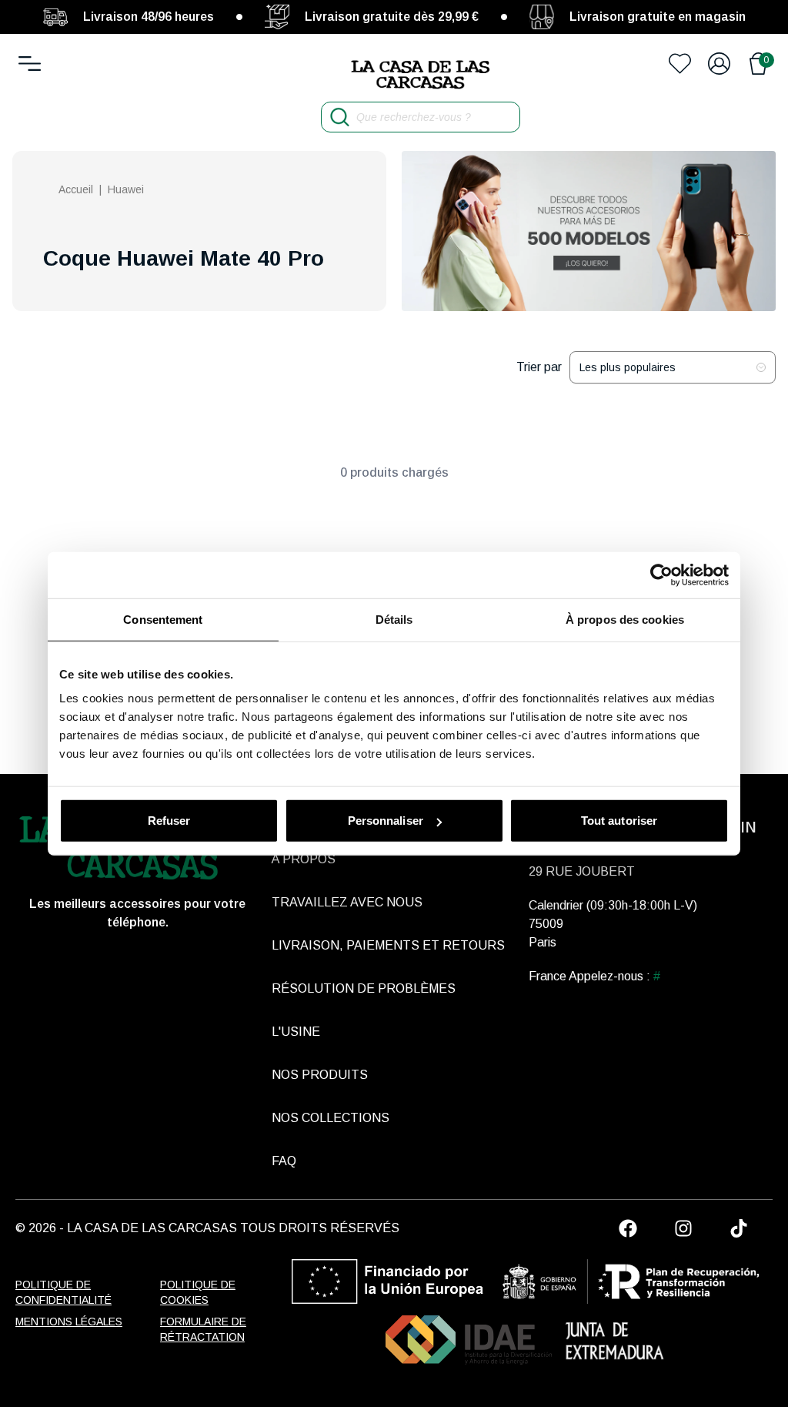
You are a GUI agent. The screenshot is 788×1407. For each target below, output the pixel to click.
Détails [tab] (394, 618)
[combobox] (672, 367)
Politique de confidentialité (63, 1292)
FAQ (284, 1160)
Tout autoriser (619, 820)
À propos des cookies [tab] (625, 618)
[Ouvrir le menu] (29, 63)
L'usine (296, 1031)
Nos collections (330, 1117)
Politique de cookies (197, 1292)
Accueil (75, 189)
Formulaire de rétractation (203, 1329)
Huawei (126, 189)
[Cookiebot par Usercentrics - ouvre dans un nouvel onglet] (661, 574)
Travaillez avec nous (347, 902)
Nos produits (320, 1074)
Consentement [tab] (162, 618)
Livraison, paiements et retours (388, 945)
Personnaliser (385, 820)
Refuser (169, 820)
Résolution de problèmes (364, 988)
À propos (304, 859)
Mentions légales (68, 1321)
